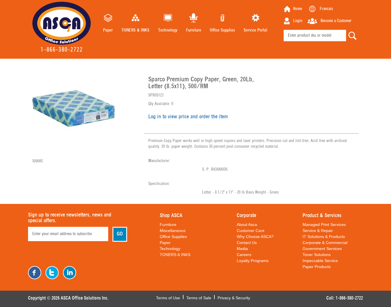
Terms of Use (168, 297)
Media (242, 248)
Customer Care (250, 230)
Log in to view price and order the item (188, 116)
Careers (244, 254)
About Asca (247, 224)
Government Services (322, 248)
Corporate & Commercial (325, 242)
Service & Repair (318, 230)
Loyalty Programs (252, 260)
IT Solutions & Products (324, 236)
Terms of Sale (198, 297)
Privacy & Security (234, 297)
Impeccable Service (320, 260)
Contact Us (247, 242)
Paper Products (317, 266)
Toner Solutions (317, 254)
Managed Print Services (324, 224)
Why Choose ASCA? (255, 236)
